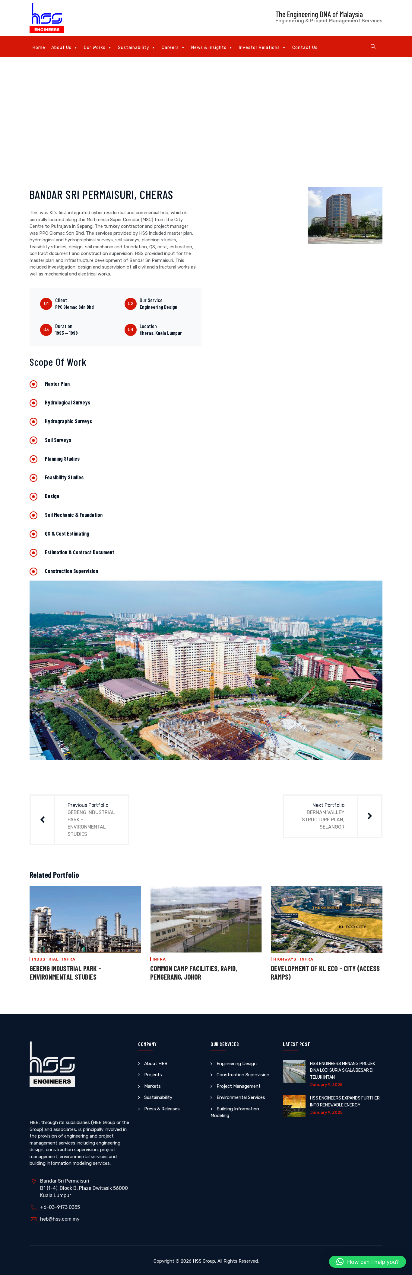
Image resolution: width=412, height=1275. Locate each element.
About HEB (155, 1063)
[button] (367, 1262)
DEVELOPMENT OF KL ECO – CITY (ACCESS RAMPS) (325, 972)
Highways (284, 959)
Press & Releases (162, 1109)
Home (39, 47)
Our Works (95, 47)
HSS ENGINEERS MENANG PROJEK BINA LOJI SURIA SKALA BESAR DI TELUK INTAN (342, 1070)
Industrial (45, 959)
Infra (68, 959)
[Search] (373, 46)
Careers (170, 47)
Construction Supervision (243, 1074)
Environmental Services (241, 1097)
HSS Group (204, 1261)
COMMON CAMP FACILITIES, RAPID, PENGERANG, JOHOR (193, 972)
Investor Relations (259, 47)
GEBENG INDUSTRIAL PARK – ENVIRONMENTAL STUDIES (65, 972)
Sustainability (133, 47)
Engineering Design (237, 1063)
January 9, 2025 (326, 1084)
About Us (61, 47)
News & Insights (209, 47)
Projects (153, 1074)
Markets (152, 1086)
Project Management (239, 1086)
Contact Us (305, 47)
